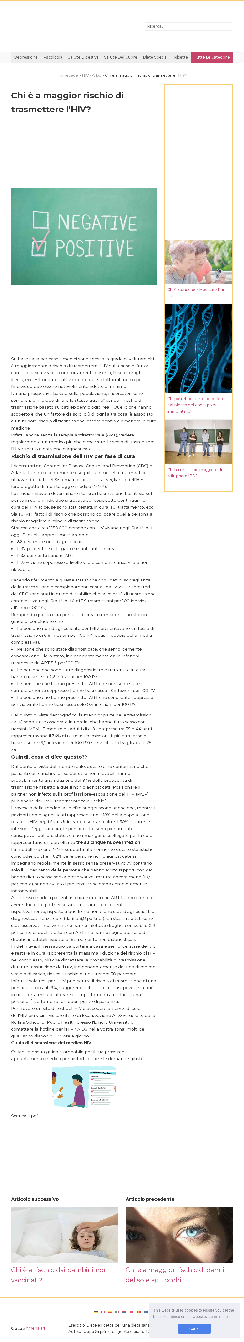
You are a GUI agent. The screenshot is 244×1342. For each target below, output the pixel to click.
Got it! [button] (194, 1329)
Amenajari (35, 1328)
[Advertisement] (74, 26)
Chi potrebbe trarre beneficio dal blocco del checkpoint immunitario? (195, 405)
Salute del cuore (120, 57)
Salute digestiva (83, 57)
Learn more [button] (218, 1317)
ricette (181, 57)
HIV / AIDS (91, 75)
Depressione (26, 57)
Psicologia (52, 57)
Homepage (67, 75)
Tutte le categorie (212, 57)
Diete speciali (155, 57)
